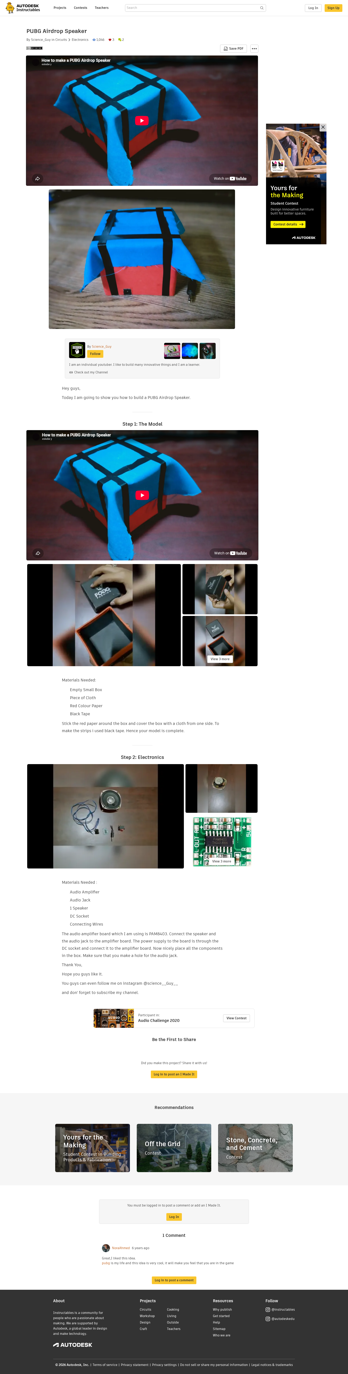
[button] (254, 49)
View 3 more (220, 659)
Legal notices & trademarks (272, 1365)
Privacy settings (164, 1365)
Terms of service (105, 1365)
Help (216, 1322)
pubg (106, 1263)
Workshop (147, 1316)
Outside (173, 1322)
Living (171, 1316)
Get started (221, 1316)
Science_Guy (41, 40)
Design (145, 1322)
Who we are (221, 1335)
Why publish (222, 1309)
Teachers (102, 7)
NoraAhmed (121, 1248)
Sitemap (219, 1329)
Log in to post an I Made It (174, 1074)
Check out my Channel (91, 372)
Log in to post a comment (174, 1280)
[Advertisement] (296, 184)
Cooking (173, 1309)
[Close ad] (323, 128)
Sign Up (333, 8)
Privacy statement (135, 1365)
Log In (313, 8)
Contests (80, 7)
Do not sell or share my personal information (214, 1365)
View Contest (236, 1018)
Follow (95, 353)
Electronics (80, 40)
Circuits (61, 40)
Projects (60, 7)
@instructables (283, 1309)
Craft (143, 1329)
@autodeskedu (283, 1318)
